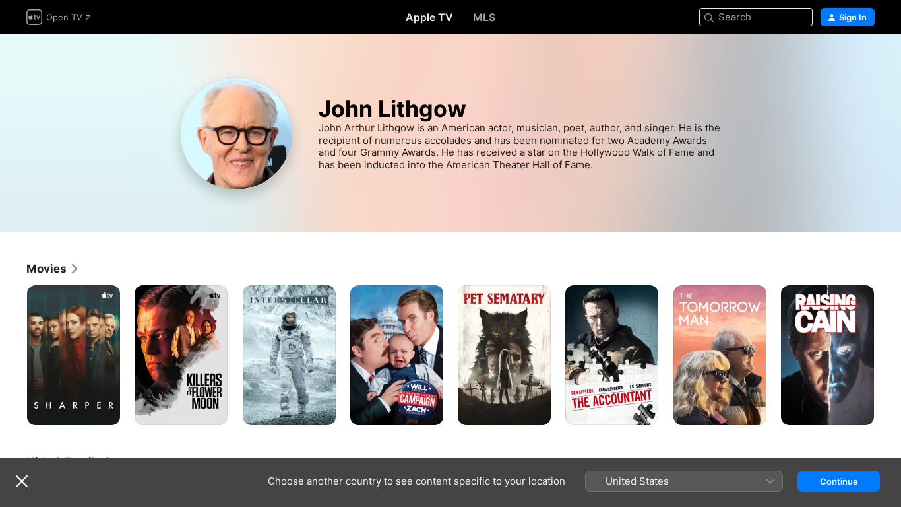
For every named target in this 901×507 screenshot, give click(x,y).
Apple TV (429, 17)
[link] (53, 268)
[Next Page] (888, 355)
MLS (484, 17)
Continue (839, 481)
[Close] (22, 481)
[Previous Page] (13, 355)
